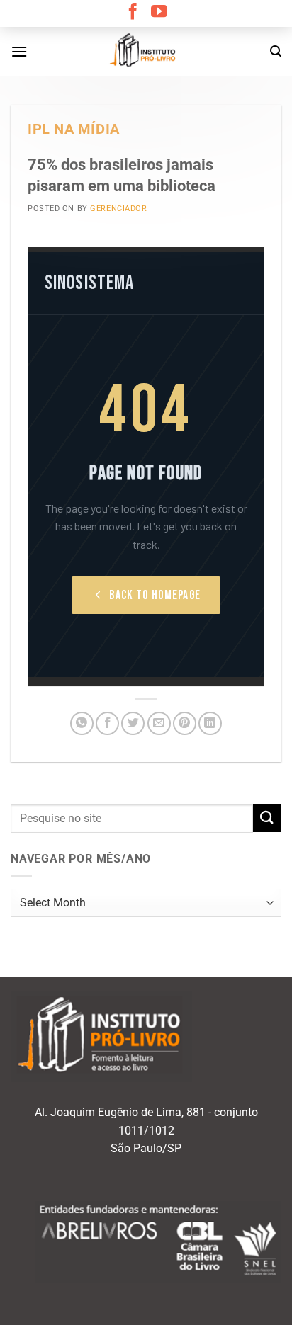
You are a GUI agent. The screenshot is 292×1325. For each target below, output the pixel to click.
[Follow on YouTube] (159, 13)
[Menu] (19, 51)
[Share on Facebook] (107, 723)
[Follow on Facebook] (133, 13)
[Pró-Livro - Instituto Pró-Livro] (146, 51)
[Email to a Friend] (159, 723)
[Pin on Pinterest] (184, 723)
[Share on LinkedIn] (210, 723)
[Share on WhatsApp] (82, 723)
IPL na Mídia (74, 129)
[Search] (275, 51)
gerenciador (118, 208)
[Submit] (267, 818)
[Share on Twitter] (133, 723)
